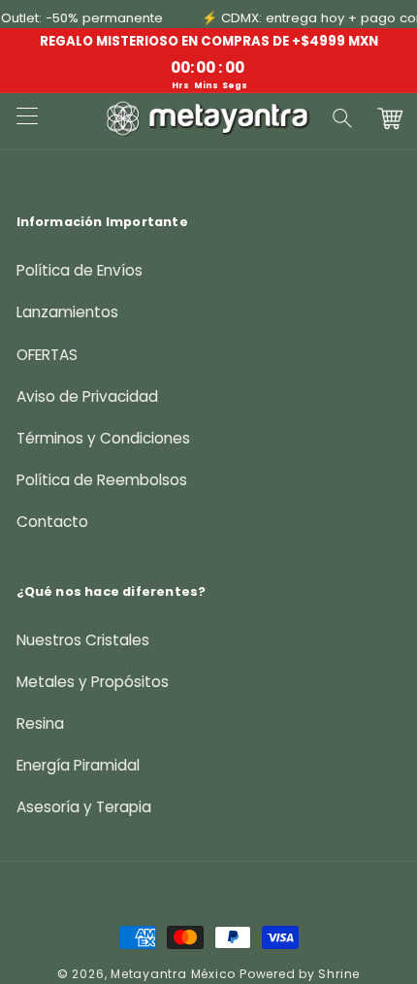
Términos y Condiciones (103, 438)
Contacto (52, 521)
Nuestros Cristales (82, 640)
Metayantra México (173, 974)
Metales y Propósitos (92, 682)
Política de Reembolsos (101, 480)
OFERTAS (47, 354)
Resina (40, 723)
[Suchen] (343, 118)
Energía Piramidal (78, 765)
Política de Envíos (79, 270)
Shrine (339, 974)
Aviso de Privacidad (87, 396)
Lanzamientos (67, 312)
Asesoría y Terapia (83, 807)
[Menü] (26, 118)
